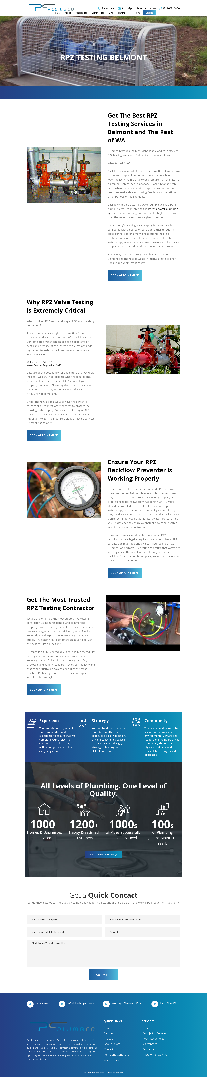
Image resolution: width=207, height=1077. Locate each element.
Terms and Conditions (116, 1054)
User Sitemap (112, 1060)
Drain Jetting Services (154, 1033)
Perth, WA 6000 (168, 1003)
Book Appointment (125, 275)
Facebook (108, 8)
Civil (111, 12)
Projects (136, 12)
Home (57, 12)
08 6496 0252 (171, 8)
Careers (149, 12)
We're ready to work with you (103, 854)
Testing (121, 12)
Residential (81, 12)
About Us (109, 1028)
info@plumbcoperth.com (139, 8)
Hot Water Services (153, 1038)
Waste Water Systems (154, 1054)
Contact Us (110, 1049)
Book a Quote (112, 1044)
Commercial (98, 12)
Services (108, 1033)
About (68, 12)
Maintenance (149, 1044)
